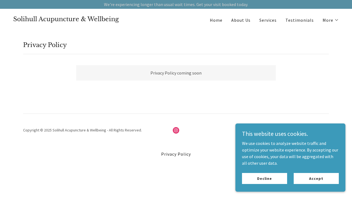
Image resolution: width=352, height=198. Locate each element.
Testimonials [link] (299, 20)
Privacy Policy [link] (176, 154)
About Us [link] (241, 20)
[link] (66, 19)
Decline (264, 178)
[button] (331, 20)
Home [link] (216, 20)
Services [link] (268, 20)
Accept (316, 178)
